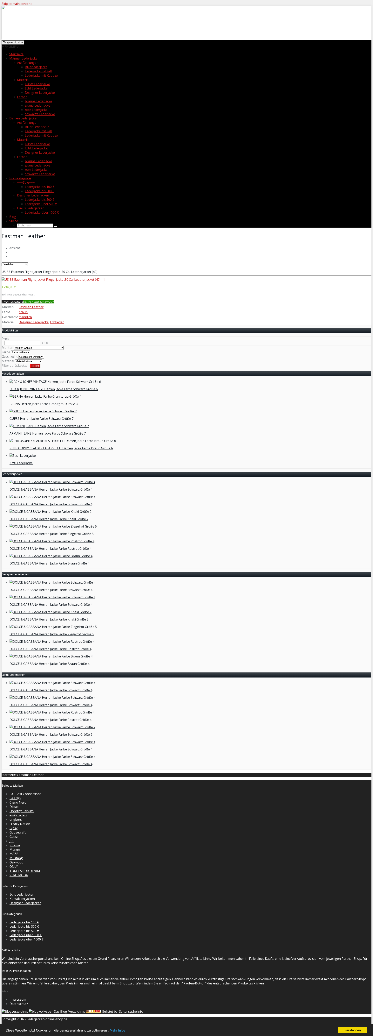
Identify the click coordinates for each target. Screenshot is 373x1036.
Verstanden (352, 1029)
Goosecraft (18, 832)
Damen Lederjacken (23, 118)
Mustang (16, 858)
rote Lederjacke (36, 110)
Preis (5, 339)
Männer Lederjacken (24, 58)
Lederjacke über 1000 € (42, 212)
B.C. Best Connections (25, 794)
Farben (22, 97)
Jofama (15, 845)
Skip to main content (17, 4)
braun (23, 312)
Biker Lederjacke (37, 127)
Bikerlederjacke (36, 67)
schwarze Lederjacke (40, 114)
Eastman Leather (31, 307)
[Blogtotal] (93, 1011)
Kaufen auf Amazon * (38, 302)
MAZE (14, 854)
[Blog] (15, 1011)
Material (23, 140)
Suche (13, 221)
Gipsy (13, 828)
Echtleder (57, 322)
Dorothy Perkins (22, 811)
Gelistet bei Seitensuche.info (122, 1011)
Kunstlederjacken (22, 899)
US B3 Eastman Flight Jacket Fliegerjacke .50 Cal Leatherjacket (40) (49, 272)
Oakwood (16, 862)
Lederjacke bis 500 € (39, 199)
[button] (11, 47)
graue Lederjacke (37, 105)
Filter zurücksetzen (16, 365)
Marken (7, 347)
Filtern (35, 365)
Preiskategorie (20, 178)
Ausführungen (27, 62)
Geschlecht (9, 356)
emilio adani (18, 815)
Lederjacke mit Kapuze (41, 75)
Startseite (16, 54)
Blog (12, 217)
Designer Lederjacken (25, 903)
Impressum (18, 999)
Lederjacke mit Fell (38, 71)
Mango (15, 849)
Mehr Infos (117, 1030)
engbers (16, 819)
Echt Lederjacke (36, 88)
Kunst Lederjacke (37, 84)
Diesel (14, 807)
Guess (14, 836)
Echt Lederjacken (22, 894)
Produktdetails (12, 302)
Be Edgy (15, 798)
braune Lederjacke (38, 101)
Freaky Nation (20, 824)
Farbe (6, 352)
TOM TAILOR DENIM (25, 871)
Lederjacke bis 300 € (39, 191)
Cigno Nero (18, 802)
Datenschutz (19, 1004)
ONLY (14, 866)
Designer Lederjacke (40, 92)
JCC (12, 841)
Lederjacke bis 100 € (39, 187)
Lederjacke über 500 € (41, 204)
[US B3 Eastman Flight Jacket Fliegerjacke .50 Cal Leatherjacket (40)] (53, 279)
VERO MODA (19, 875)
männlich (25, 317)
